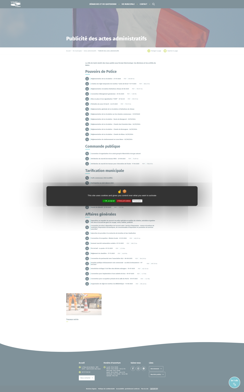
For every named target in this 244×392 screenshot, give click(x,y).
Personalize (137, 201)
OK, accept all (109, 201)
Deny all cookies (124, 201)
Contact (143, 4)
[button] (102, 4)
